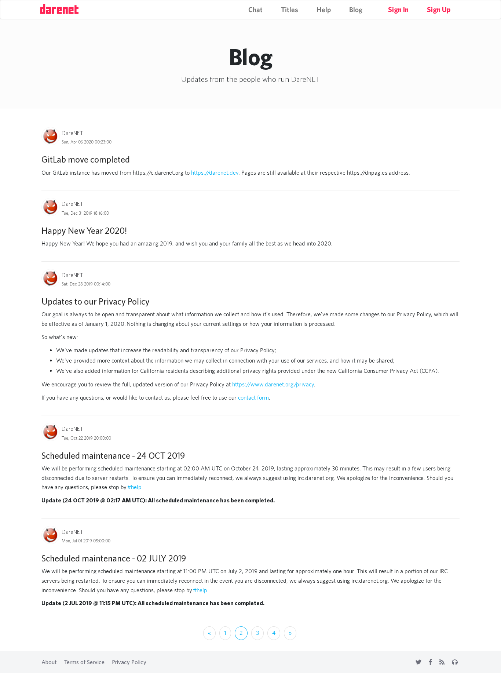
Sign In (398, 10)
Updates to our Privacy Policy (95, 301)
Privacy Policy (129, 662)
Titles (289, 10)
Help (324, 10)
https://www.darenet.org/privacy (273, 384)
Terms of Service (84, 662)
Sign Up (438, 10)
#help (134, 487)
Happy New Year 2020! (84, 230)
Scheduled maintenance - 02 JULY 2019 (113, 558)
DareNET (72, 133)
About (49, 662)
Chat (255, 10)
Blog (355, 10)
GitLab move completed (85, 159)
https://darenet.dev (214, 172)
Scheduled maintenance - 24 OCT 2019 (113, 455)
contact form (253, 397)
